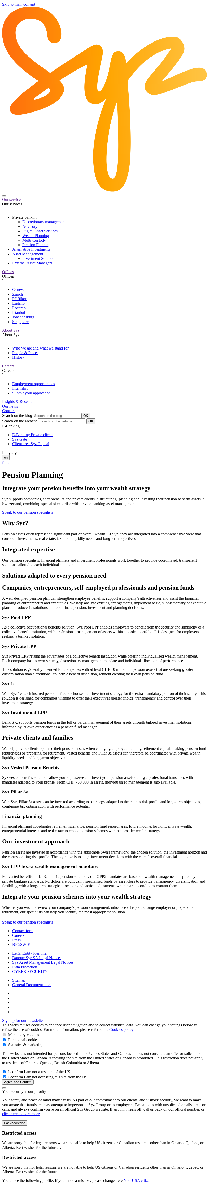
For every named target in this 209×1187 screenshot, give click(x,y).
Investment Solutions (39, 258)
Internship (20, 388)
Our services (12, 199)
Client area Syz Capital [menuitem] (30, 444)
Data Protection (24, 967)
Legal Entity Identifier (30, 953)
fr (3, 462)
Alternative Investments (31, 249)
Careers (8, 366)
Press (16, 940)
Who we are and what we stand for (40, 348)
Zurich (17, 294)
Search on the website (19, 421)
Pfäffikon (19, 299)
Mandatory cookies (23, 1034)
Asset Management (27, 254)
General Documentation (31, 985)
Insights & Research (18, 401)
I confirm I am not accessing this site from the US (47, 1077)
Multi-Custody (34, 240)
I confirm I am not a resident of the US (38, 1072)
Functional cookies (22, 1040)
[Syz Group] (104, 190)
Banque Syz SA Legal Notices (36, 958)
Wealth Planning (35, 235)
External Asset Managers (32, 263)
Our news (10, 406)
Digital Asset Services (40, 231)
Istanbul (18, 312)
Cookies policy (121, 1029)
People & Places (25, 353)
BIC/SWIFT (22, 944)
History (18, 357)
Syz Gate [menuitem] (19, 439)
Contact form (22, 931)
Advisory (29, 226)
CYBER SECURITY (30, 971)
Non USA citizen (137, 1180)
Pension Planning (36, 245)
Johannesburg (23, 317)
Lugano (18, 303)
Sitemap (18, 980)
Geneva (18, 289)
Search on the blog (17, 415)
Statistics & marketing (25, 1045)
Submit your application (31, 393)
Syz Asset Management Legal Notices (42, 962)
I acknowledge (14, 1123)
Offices (8, 272)
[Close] (4, 1088)
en (6, 457)
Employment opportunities (33, 384)
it (11, 462)
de (7, 462)
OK (85, 416)
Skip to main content (18, 4)
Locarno (19, 308)
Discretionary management (44, 222)
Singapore (20, 321)
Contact (8, 411)
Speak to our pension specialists (27, 512)
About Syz (10, 330)
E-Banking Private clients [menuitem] (32, 434)
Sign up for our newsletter (23, 1020)
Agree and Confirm (18, 1082)
